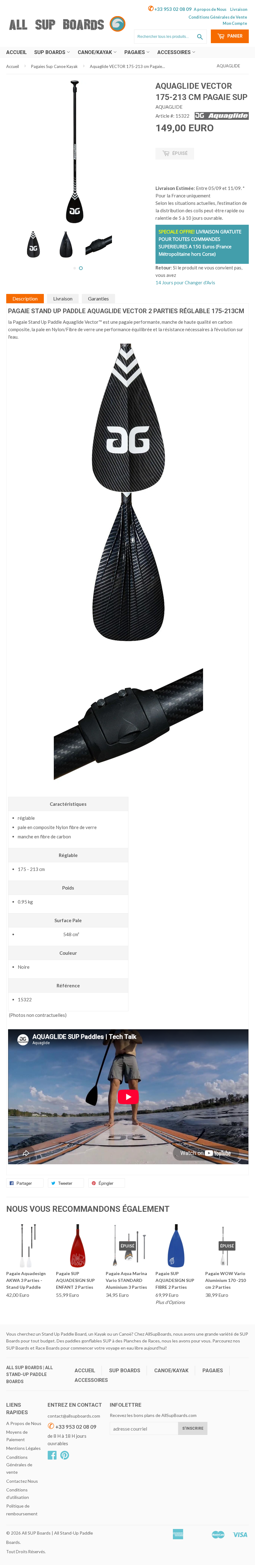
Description (25, 298)
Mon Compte (235, 23)
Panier (234, 36)
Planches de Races (141, 1340)
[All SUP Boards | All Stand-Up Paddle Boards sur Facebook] (52, 1457)
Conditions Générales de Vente (217, 17)
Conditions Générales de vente (19, 1465)
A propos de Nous (210, 9)
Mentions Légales (23, 1448)
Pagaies (135, 52)
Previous (16, 236)
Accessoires (174, 52)
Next (139, 236)
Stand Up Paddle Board (64, 1334)
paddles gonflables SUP (88, 1340)
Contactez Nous (22, 1481)
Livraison (238, 9)
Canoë (125, 1334)
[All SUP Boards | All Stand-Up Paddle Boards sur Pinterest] (64, 1457)
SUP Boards (50, 52)
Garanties (98, 298)
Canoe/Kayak (95, 52)
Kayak (100, 1334)
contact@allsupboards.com (74, 1415)
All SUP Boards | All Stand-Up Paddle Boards (29, 1374)
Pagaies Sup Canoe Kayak (54, 66)
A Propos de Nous (23, 1423)
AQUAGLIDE (228, 65)
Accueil (16, 52)
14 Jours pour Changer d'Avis (185, 282)
